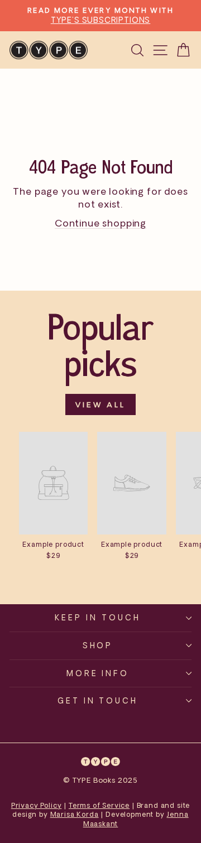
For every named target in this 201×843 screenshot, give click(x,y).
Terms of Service (99, 805)
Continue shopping (100, 223)
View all (100, 404)
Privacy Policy (36, 805)
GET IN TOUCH (98, 700)
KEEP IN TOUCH (98, 617)
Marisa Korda (74, 814)
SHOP (98, 645)
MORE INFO (98, 673)
